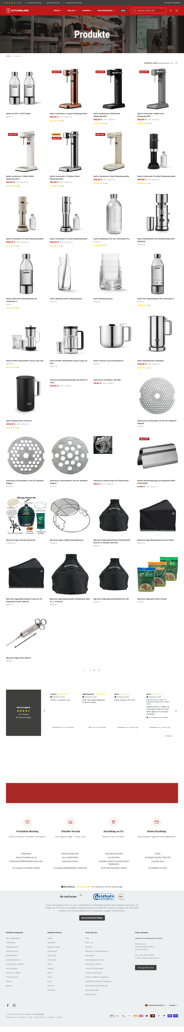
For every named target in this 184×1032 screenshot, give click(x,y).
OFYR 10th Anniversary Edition (114, 868)
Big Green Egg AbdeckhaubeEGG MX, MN (111, 599)
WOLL (49, 964)
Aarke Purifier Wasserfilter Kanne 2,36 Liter (25, 361)
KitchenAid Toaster (70, 861)
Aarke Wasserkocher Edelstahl (150, 361)
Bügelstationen (12, 947)
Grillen (9, 981)
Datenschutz (10, 1017)
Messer (9, 986)
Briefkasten (26, 853)
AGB (30, 1017)
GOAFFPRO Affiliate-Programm (98, 981)
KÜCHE (57, 11)
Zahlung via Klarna (93, 964)
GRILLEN (71, 11)
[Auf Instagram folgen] (14, 1005)
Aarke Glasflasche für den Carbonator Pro (112, 239)
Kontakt (88, 947)
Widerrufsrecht (39, 1017)
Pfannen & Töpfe (13, 973)
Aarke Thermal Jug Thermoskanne (108, 361)
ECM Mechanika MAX (114, 853)
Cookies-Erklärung (93, 973)
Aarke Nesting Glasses (103, 299)
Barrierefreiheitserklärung (96, 986)
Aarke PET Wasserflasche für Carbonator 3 (155, 299)
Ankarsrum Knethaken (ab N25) (107, 380)
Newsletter (90, 955)
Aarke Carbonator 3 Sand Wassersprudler (111, 176)
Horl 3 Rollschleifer (70, 857)
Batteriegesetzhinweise (95, 960)
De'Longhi (51, 960)
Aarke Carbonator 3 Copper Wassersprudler (68, 114)
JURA (49, 938)
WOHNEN (86, 11)
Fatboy (157, 853)
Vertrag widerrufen (146, 968)
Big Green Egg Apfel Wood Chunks (152, 599)
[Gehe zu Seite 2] (99, 670)
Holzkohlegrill (11, 968)
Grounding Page (92, 990)
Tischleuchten (12, 977)
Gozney (50, 968)
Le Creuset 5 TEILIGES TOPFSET (26, 868)
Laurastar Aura (157, 861)
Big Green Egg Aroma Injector (18, 658)
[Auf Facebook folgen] (7, 1005)
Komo (49, 977)
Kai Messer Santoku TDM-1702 (158, 857)
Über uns (89, 943)
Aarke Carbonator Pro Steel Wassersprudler (68, 239)
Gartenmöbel (11, 955)
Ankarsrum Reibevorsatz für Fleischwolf (111, 481)
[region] (110, 710)
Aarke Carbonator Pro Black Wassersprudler (156, 176)
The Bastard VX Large (157, 868)
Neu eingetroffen (13, 938)
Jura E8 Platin (114, 857)
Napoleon (51, 943)
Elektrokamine (12, 951)
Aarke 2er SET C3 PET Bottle (18, 114)
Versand (51, 1017)
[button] (44, 711)
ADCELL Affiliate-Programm (97, 977)
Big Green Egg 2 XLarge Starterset (20, 540)
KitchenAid (52, 951)
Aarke (49, 973)
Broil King (51, 955)
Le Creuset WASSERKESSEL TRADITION (70, 868)
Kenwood (51, 990)
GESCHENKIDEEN (105, 11)
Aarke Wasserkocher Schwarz (19, 421)
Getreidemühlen (13, 960)
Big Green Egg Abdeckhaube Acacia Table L (156, 540)
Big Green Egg (53, 947)
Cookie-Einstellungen (94, 968)
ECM (49, 981)
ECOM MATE (39, 1014)
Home (8, 56)
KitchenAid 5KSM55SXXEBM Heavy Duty (26, 861)
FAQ (87, 938)
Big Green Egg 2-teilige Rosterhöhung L (67, 540)
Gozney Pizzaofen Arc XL (26, 857)
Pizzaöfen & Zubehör (15, 964)
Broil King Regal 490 (70, 853)
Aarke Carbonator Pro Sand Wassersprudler (25, 239)
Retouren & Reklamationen (96, 951)
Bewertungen (91, 994)
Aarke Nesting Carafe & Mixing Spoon (66, 299)
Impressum (22, 1017)
